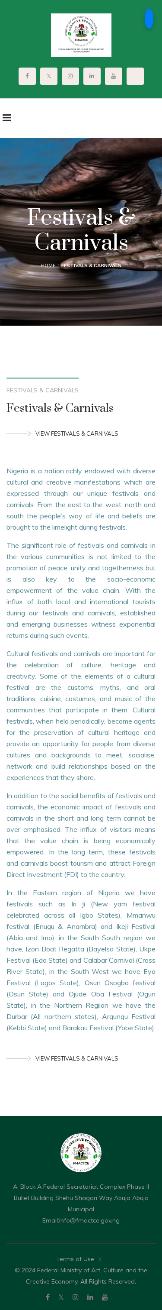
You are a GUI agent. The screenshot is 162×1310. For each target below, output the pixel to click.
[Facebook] (48, 1297)
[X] (61, 1297)
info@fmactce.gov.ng (89, 1220)
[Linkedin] (90, 1297)
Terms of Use (75, 1259)
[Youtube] (105, 1297)
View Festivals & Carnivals (76, 433)
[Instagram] (76, 1297)
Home (48, 265)
